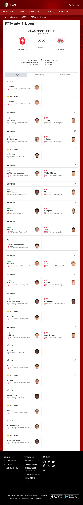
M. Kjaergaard (13, 425)
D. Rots (10, 229)
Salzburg (60, 49)
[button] (74, 4)
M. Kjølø (10, 263)
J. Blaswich (11, 154)
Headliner (43, 495)
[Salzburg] (60, 41)
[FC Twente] (22, 41)
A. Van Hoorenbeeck (15, 173)
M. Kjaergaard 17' (51, 60)
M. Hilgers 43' (33, 60)
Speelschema (31, 464)
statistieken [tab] (65, 74)
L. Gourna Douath (14, 301)
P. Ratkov (47, 192)
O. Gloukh (11, 120)
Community (63, 11)
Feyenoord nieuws (31, 495)
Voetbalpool (49, 11)
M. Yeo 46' (48, 64)
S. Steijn (10, 86)
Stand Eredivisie (32, 474)
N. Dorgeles (12, 192)
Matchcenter (8, 11)
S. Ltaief (47, 229)
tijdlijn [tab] (16, 74)
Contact (10, 464)
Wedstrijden (34, 11)
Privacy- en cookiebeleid (14, 495)
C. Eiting (10, 335)
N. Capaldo (48, 139)
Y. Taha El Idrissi (50, 173)
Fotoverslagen (32, 461)
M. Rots (47, 282)
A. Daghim (48, 211)
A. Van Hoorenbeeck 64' (29, 62)
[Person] (77, 4)
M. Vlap (10, 380)
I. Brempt (47, 120)
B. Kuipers (11, 282)
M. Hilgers (11, 316)
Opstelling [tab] (39, 74)
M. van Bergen (49, 335)
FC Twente (22, 49)
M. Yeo (10, 211)
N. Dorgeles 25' (50, 62)
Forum (21, 11)
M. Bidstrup (12, 139)
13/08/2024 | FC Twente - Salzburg (33, 17)
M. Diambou (48, 301)
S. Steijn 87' (34, 64)
